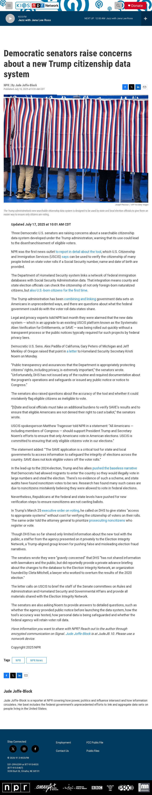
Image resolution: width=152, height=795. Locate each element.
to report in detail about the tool (78, 252)
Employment (63, 742)
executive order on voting (60, 510)
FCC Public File (95, 742)
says (65, 257)
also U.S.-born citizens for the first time (58, 290)
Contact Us (62, 751)
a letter (72, 351)
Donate (137, 6)
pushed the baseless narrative (114, 468)
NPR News (36, 660)
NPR (18, 660)
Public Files (93, 751)
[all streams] (146, 18)
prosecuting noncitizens (107, 520)
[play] (10, 18)
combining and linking (80, 299)
